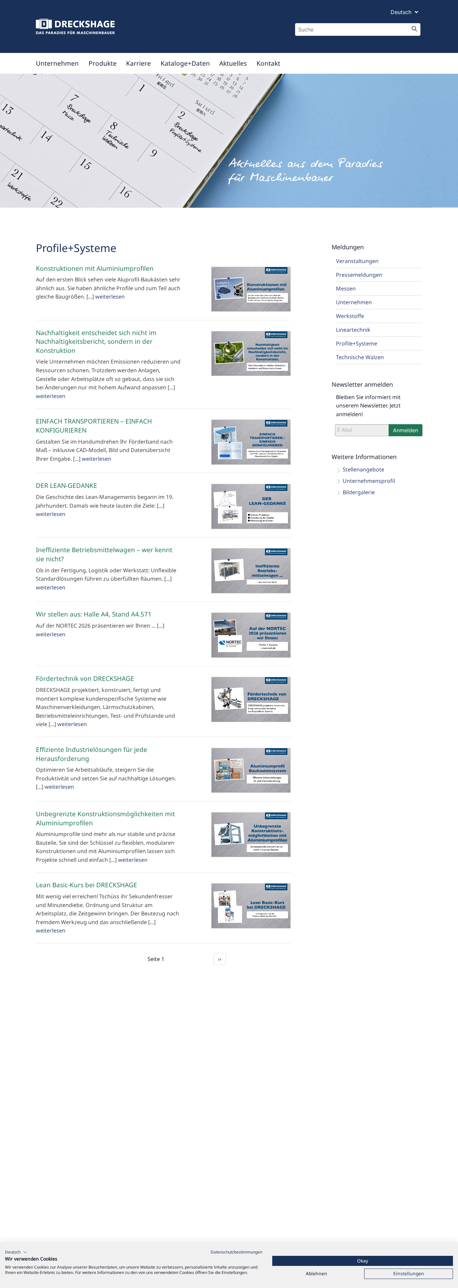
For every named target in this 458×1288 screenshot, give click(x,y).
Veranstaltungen (357, 261)
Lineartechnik (353, 329)
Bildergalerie (359, 492)
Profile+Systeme (356, 343)
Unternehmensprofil (369, 481)
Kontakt (268, 63)
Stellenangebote (363, 469)
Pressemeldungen (359, 274)
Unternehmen (57, 63)
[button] (16, 1252)
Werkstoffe (350, 316)
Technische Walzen (360, 357)
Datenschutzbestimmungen (236, 1252)
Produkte (103, 63)
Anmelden (405, 430)
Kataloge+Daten (185, 63)
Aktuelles (233, 63)
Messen (346, 288)
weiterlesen (110, 296)
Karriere (138, 63)
